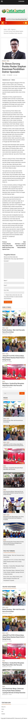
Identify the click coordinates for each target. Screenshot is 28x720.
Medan (8, 60)
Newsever (17, 718)
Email (5, 285)
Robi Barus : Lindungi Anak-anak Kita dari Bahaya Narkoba (20, 244)
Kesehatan (4, 60)
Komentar (6, 261)
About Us (4, 706)
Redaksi (3, 713)
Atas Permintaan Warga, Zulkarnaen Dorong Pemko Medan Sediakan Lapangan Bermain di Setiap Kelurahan (13, 493)
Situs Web (6, 290)
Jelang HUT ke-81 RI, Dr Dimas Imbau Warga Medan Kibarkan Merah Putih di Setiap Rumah (13, 358)
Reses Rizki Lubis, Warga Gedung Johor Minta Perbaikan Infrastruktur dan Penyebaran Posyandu (13, 518)
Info (2, 711)
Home (3, 709)
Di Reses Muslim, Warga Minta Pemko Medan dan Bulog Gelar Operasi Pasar (8, 245)
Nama (5, 280)
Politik (7, 327)
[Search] (23, 23)
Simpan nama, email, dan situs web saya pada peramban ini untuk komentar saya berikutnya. (13, 296)
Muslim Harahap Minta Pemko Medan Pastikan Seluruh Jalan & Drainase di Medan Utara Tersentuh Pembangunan (13, 543)
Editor (4, 75)
